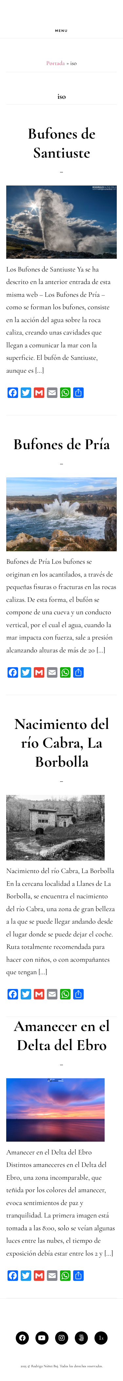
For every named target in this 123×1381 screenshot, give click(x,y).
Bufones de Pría (61, 444)
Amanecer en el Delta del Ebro (61, 1036)
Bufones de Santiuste (61, 143)
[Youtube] (42, 1338)
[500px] (81, 1338)
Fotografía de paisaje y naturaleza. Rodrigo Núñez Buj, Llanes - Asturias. (61, 11)
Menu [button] (61, 31)
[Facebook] (22, 1338)
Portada (55, 63)
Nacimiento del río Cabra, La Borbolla (61, 742)
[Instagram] (61, 1338)
